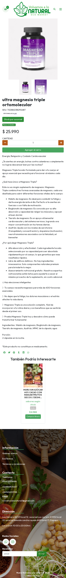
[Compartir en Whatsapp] (28, 352)
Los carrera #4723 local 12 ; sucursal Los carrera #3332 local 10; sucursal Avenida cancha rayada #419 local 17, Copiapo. (31, 519)
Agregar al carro (33, 150)
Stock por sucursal (13, 119)
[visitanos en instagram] (13, 542)
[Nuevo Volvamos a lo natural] (32, 9)
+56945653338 (9, 492)
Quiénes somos (9, 453)
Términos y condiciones (13, 464)
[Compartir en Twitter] (9, 352)
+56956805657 (9, 486)
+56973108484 (9, 481)
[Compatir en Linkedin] (23, 352)
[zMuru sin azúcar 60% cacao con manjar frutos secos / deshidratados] (33, 375)
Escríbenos (7, 458)
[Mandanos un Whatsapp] (6, 542)
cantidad (7, 138)
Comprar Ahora (33, 416)
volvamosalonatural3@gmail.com (18, 500)
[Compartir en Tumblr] (19, 352)
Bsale (38, 575)
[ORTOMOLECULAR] (10, 113)
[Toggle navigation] (60, 9)
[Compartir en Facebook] (4, 352)
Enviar (42, 553)
